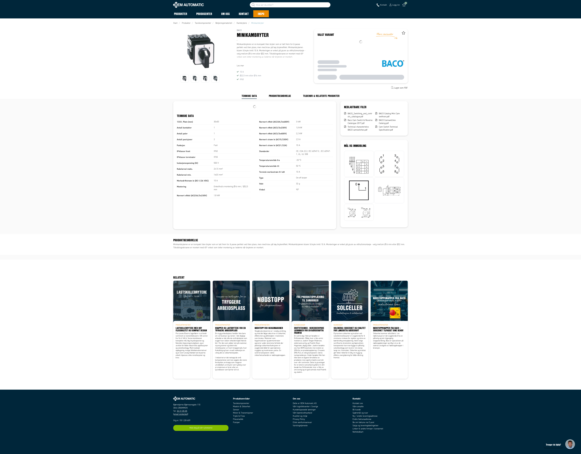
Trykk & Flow (239, 416)
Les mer (240, 65)
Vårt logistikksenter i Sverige (305, 406)
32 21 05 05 (182, 411)
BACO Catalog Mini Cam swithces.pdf (389, 115)
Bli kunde (357, 409)
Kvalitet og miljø (300, 416)
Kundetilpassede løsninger (304, 409)
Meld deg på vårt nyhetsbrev (200, 428)
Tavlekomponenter (241, 403)
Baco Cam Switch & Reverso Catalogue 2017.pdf (360, 121)
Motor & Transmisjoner (243, 413)
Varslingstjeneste (300, 425)
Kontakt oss (358, 403)
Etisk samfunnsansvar (302, 422)
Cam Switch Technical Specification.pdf (388, 128)
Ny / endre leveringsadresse (365, 416)
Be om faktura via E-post (363, 422)
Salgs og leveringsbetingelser (365, 425)
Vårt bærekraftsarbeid (302, 413)
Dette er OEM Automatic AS (305, 403)
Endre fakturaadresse (362, 419)
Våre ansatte (358, 406)
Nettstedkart (358, 432)
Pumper (236, 422)
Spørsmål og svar (360, 413)
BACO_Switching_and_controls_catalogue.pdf (360, 115)
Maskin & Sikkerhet (241, 406)
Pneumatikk (238, 419)
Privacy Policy (299, 419)
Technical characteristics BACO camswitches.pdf (358, 128)
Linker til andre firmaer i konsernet (368, 428)
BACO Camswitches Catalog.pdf (387, 121)
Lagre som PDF (401, 88)
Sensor (236, 409)
